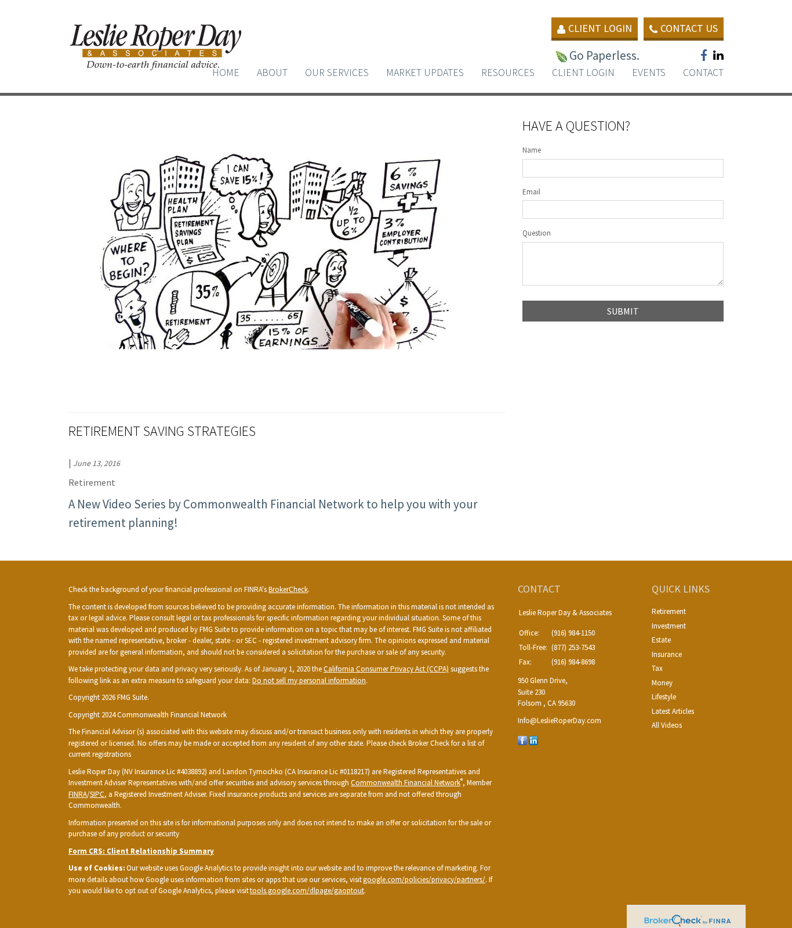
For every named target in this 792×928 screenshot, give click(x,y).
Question (536, 233)
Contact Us (689, 28)
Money (662, 683)
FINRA (77, 794)
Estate (661, 640)
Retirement (669, 611)
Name (531, 150)
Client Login (600, 28)
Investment (669, 626)
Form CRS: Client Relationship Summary (141, 851)
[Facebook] (522, 740)
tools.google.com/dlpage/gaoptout (307, 890)
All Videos (667, 725)
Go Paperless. (604, 55)
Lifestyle (664, 697)
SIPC (97, 794)
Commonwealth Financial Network (405, 783)
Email (531, 192)
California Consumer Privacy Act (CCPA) (386, 669)
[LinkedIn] (533, 740)
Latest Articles (673, 711)
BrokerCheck (288, 589)
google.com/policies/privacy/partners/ (424, 879)
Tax (657, 668)
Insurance (667, 654)
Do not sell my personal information (309, 680)
